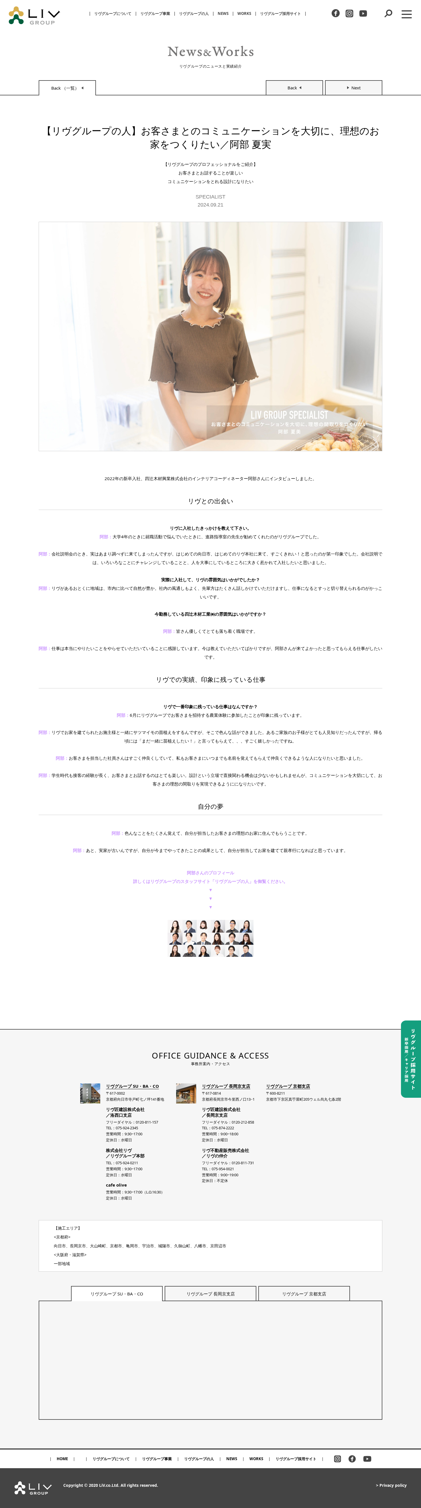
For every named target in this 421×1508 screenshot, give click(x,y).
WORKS (244, 13)
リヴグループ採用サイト (280, 13)
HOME (62, 1458)
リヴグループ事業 (155, 13)
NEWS (223, 13)
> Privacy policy (391, 1485)
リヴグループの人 (194, 13)
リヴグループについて (112, 13)
